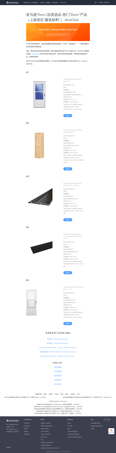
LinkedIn (72, 394)
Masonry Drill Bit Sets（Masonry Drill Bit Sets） (58, 356)
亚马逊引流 (58, 380)
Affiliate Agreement (46, 426)
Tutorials (70, 426)
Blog (68, 428)
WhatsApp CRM (95, 423)
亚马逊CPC (58, 384)
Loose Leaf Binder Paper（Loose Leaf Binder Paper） (58, 347)
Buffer (67, 394)
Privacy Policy (45, 431)
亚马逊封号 (58, 375)
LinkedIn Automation (97, 426)
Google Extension (46, 445)
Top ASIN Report (72, 431)
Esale (92, 428)
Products (27, 2)
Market (48, 2)
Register (106, 2)
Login (101, 2)
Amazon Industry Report (74, 437)
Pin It (78, 394)
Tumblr (56, 394)
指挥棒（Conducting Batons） (58, 339)
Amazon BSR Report (73, 434)
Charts (42, 2)
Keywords (27, 426)
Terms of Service (46, 434)
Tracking (26, 434)
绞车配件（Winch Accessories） (58, 343)
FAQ (42, 439)
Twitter (45, 394)
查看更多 (68, 115)
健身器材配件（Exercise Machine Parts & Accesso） (58, 352)
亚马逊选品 (58, 367)
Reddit (51, 394)
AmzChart (35, 54)
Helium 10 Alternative (47, 442)
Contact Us (44, 437)
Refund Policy (45, 428)
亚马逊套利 (58, 371)
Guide (69, 423)
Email (61, 394)
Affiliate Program (46, 423)
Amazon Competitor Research (49, 448)
